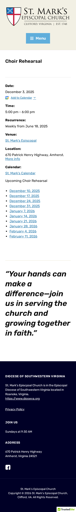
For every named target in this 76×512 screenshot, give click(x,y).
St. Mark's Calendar (20, 173)
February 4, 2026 (23, 231)
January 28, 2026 (23, 226)
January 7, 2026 (22, 211)
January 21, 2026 (23, 221)
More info (12, 159)
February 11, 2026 (23, 236)
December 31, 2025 (25, 206)
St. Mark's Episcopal (21, 141)
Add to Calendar (21, 98)
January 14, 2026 (23, 216)
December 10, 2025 (25, 191)
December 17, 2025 (24, 196)
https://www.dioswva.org (22, 398)
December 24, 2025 (25, 201)
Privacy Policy (14, 409)
